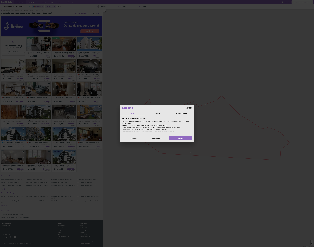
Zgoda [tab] (132, 113)
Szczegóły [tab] (157, 113)
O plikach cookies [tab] (181, 113)
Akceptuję (180, 138)
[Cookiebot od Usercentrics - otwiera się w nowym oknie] (185, 108)
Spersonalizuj (156, 138)
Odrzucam (133, 138)
